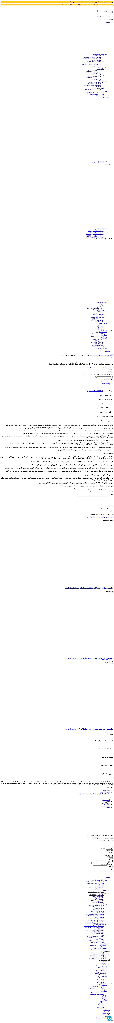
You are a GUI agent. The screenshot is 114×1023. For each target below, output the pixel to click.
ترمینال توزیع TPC (99, 340)
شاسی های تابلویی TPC (98, 345)
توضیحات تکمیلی (106, 383)
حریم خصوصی (106, 806)
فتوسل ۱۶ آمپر (100, 982)
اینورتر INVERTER (102, 228)
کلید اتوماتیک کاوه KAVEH (97, 889)
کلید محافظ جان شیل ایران (97, 933)
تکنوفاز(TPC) (103, 338)
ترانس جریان (106, 517)
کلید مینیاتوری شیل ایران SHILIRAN (94, 923)
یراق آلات (104, 1000)
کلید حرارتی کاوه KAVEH (97, 942)
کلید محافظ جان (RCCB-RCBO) (95, 61)
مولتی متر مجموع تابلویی (97, 317)
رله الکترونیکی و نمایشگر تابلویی (102, 238)
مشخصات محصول (105, 381)
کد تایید (111, 856)
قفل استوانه (101, 1002)
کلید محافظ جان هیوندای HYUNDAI (91, 64)
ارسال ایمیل (95, 838)
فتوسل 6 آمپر (100, 324)
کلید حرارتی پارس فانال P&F (96, 940)
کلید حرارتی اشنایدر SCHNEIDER (95, 92)
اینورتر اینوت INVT (99, 229)
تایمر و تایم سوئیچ (102, 311)
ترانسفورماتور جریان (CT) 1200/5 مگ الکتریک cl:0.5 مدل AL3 (89, 588)
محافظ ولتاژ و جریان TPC (97, 339)
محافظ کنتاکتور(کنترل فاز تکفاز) (95, 308)
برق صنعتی (107, 23)
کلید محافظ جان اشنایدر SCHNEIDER (91, 63)
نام (112, 491)
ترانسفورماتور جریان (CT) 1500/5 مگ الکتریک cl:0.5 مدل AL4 (89, 729)
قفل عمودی (101, 1004)
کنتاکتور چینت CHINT (98, 899)
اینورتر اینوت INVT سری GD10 (96, 231)
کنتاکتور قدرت (100, 69)
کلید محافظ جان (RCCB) (100, 924)
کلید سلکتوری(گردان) (101, 332)
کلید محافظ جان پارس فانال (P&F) (95, 930)
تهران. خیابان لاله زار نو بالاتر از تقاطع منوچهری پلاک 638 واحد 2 (94, 793)
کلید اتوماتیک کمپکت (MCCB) (96, 82)
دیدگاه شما (110, 506)
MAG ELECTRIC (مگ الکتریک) (95, 391)
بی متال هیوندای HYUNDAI (93, 77)
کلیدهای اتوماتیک (103, 80)
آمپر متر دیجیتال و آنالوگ (98, 318)
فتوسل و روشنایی (102, 323)
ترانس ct (111, 517)
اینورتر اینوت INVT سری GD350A (95, 237)
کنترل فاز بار (100, 306)
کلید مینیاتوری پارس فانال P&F (96, 920)
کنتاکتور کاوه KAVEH (98, 902)
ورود (112, 853)
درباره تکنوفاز (106, 804)
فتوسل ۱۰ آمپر (100, 980)
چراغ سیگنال (104, 997)
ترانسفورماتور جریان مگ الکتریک (95, 162)
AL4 (102, 403)
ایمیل (111, 494)
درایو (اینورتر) (107, 164)
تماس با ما (107, 351)
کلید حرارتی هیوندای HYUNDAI (96, 94)
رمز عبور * (110, 866)
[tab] (55, 381)
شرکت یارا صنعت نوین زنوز (103, 1017)
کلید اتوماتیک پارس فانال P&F (96, 887)
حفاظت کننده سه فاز (101, 302)
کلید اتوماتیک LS (97, 86)
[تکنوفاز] (105, 9)
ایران (101, 420)
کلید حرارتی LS (100, 95)
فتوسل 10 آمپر (100, 326)
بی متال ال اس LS (96, 79)
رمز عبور (111, 851)
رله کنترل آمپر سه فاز (98, 309)
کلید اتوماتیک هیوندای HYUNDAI (92, 83)
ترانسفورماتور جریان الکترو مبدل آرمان (97, 949)
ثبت (112, 868)
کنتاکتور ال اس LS (96, 73)
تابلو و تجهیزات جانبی (105, 330)
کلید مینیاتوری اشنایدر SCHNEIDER (95, 914)
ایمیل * (111, 864)
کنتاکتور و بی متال (102, 67)
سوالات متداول (106, 801)
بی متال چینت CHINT (98, 909)
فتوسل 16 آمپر (100, 327)
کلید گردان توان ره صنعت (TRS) (96, 333)
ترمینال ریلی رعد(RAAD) (97, 336)
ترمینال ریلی (104, 335)
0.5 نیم (101, 395)
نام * (112, 861)
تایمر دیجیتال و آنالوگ (98, 314)
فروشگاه (108, 22)
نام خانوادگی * (109, 863)
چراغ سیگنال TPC (99, 343)
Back (112, 869)
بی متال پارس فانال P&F (97, 911)
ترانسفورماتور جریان (105, 97)
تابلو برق (105, 995)
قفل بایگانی (101, 1005)
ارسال (111, 511)
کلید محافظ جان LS (96, 66)
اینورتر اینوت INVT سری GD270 (95, 235)
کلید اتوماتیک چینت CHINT (97, 886)
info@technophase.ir (105, 792)
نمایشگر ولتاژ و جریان (101, 315)
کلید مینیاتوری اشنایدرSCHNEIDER (92, 57)
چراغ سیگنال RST (99, 321)
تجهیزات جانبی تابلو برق (101, 348)
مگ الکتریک (90, 517)
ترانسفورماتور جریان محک (100, 948)
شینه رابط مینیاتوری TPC (97, 342)
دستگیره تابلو (100, 1008)
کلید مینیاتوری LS (96, 60)
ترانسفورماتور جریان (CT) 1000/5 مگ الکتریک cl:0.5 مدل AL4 (89, 658)
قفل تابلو (102, 1001)
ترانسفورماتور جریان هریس (100, 946)
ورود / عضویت (110, 850)
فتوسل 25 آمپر (100, 329)
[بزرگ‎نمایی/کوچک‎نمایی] (112, 1020)
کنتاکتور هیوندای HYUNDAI (93, 72)
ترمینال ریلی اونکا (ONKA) (97, 994)
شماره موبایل (109, 848)
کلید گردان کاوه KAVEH (97, 986)
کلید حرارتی (104, 91)
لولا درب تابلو (100, 1007)
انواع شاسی (104, 989)
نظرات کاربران (106, 384)
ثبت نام (111, 858)
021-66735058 (106, 791)
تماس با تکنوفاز (106, 803)
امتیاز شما (110, 508)
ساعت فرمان (100, 312)
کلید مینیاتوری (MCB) (98, 55)
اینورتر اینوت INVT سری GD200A (95, 234)
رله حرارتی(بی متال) (99, 75)
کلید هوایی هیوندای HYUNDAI (93, 89)
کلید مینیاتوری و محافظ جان (100, 54)
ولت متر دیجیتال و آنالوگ (97, 320)
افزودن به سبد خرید (108, 379)
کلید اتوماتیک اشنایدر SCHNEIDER (92, 85)
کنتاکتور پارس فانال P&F (97, 900)
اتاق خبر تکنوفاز (106, 800)
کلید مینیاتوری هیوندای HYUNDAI (92, 58)
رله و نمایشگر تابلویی (104, 960)
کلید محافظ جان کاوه (98, 932)
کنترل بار (101, 305)
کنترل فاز (101, 304)
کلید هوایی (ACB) (99, 88)
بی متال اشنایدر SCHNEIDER (93, 76)
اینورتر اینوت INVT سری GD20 (96, 232)
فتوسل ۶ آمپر (100, 979)
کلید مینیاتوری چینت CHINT (97, 918)
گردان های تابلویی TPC (98, 346)
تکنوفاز (111, 355)
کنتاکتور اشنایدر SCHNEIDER (93, 70)
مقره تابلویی (101, 349)
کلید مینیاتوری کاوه (99, 921)
